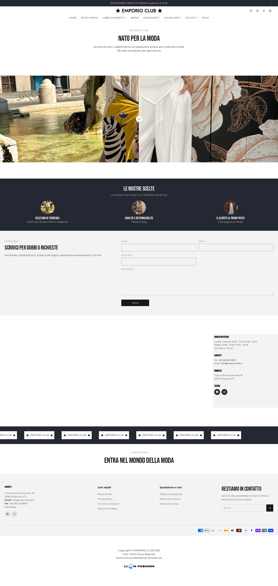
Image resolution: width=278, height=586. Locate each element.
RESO (205, 17)
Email (202, 241)
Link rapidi (104, 487)
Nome (124, 241)
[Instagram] (224, 392)
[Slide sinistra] (7, 3)
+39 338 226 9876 (227, 360)
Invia (135, 302)
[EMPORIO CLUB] (139, 11)
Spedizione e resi (171, 487)
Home (73, 17)
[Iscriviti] (269, 507)
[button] (270, 11)
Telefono (126, 255)
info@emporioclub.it (231, 363)
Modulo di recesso (107, 508)
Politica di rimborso (170, 499)
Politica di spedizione (171, 494)
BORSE (135, 17)
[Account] (257, 11)
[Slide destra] (271, 3)
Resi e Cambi (105, 494)
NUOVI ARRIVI (89, 17)
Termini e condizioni (108, 503)
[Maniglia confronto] (139, 119)
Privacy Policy (105, 499)
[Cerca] (251, 11)
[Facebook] (217, 392)
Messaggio (128, 269)
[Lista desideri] (264, 11)
